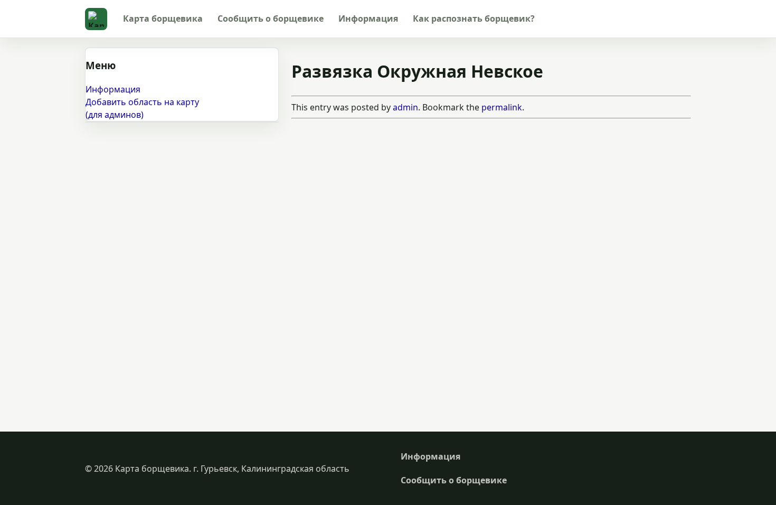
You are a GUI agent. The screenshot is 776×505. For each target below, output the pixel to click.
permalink (501, 107)
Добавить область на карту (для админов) (142, 108)
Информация (368, 18)
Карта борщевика (163, 18)
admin (405, 107)
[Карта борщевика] (96, 19)
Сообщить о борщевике (270, 18)
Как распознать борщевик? (474, 18)
